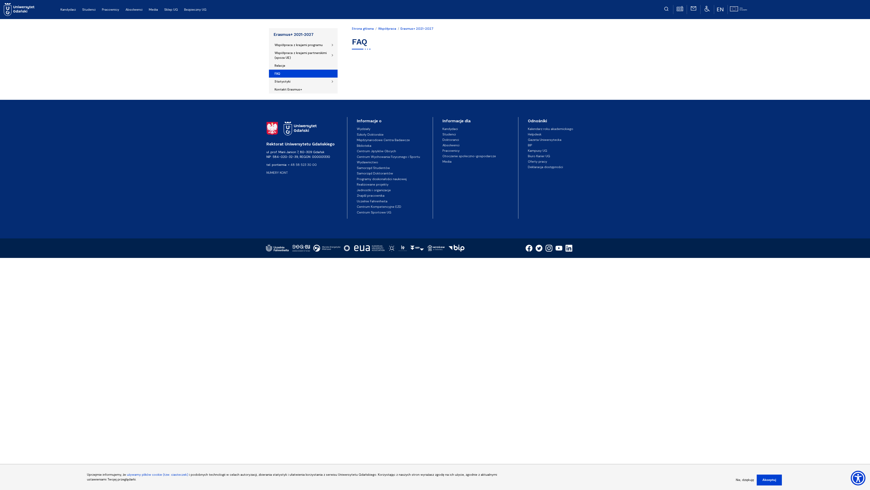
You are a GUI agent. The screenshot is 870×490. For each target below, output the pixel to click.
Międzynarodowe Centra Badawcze (383, 140)
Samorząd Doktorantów (375, 173)
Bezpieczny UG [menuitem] (195, 9)
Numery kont (277, 173)
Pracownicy (451, 151)
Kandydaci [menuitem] (68, 9)
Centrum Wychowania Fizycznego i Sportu (388, 157)
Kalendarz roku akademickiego (550, 129)
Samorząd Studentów (373, 168)
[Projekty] (738, 8)
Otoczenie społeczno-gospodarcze (469, 156)
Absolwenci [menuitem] (134, 9)
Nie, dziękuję (745, 480)
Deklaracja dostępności (545, 167)
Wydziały (363, 129)
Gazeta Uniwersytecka (544, 140)
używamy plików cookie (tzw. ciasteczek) (157, 475)
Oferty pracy (537, 161)
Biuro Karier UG (539, 156)
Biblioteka (364, 146)
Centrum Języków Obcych (376, 151)
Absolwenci (450, 145)
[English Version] (720, 9)
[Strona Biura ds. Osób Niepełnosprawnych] (707, 8)
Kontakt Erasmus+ (288, 89)
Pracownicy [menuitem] (110, 9)
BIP (530, 145)
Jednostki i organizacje (374, 190)
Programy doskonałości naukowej (382, 179)
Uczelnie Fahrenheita (372, 201)
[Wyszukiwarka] (666, 8)
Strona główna (363, 29)
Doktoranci (450, 140)
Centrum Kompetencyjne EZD (379, 207)
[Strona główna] (19, 9)
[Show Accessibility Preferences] (858, 478)
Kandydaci (450, 129)
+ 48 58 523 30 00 (302, 165)
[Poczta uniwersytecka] (693, 8)
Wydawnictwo (367, 162)
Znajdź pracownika (370, 196)
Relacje (280, 66)
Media (447, 161)
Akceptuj (769, 480)
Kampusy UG (537, 151)
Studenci (449, 134)
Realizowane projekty (373, 184)
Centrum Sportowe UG (374, 212)
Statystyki (282, 81)
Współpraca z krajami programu (299, 45)
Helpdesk (534, 134)
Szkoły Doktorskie (370, 134)
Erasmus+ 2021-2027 (294, 34)
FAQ (277, 73)
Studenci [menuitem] (89, 9)
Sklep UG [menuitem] (171, 9)
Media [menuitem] (153, 9)
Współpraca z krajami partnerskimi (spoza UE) (301, 55)
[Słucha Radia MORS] (680, 8)
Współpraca (387, 29)
